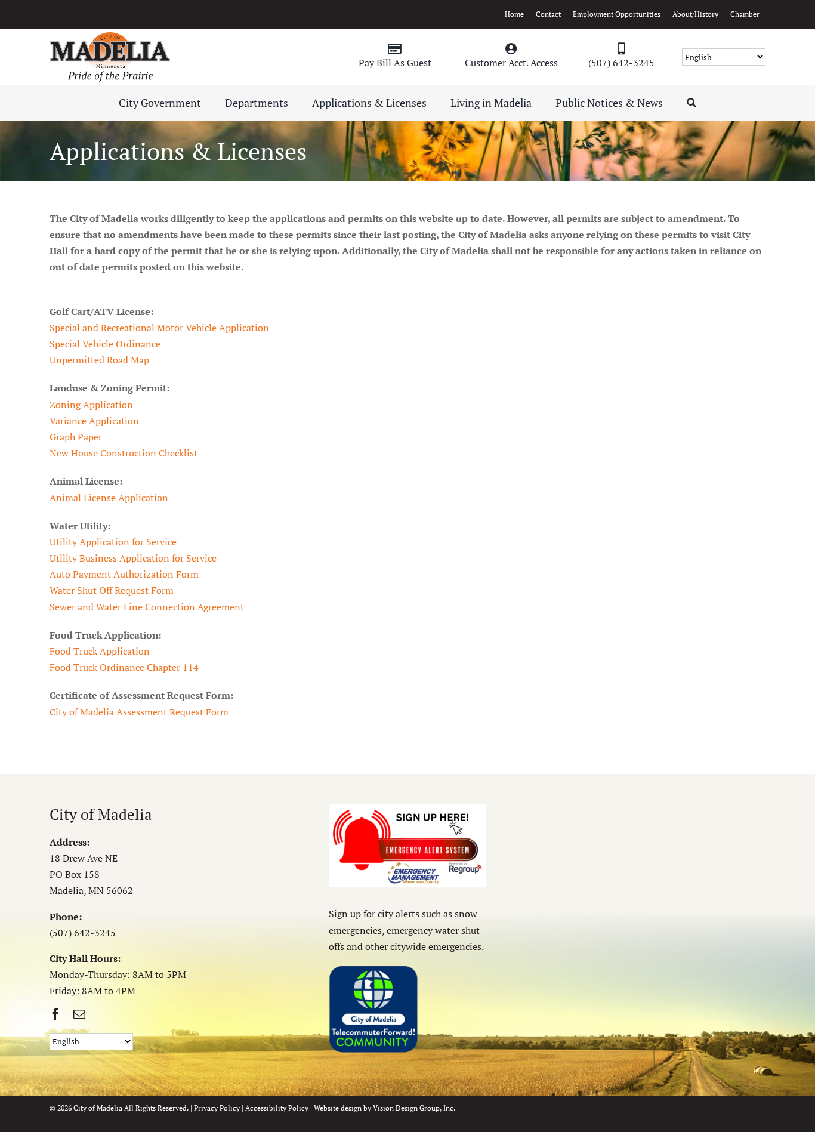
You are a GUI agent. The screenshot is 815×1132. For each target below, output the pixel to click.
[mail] (79, 1014)
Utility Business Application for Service (133, 558)
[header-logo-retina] (110, 36)
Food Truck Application (100, 651)
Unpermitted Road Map (99, 359)
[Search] (691, 103)
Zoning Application (91, 404)
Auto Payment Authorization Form (124, 574)
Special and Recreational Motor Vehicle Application (159, 327)
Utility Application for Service (113, 541)
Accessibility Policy (276, 1107)
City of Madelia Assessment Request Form (139, 711)
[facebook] (55, 1014)
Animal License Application (109, 497)
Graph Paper (76, 436)
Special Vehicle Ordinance (105, 343)
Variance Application (94, 420)
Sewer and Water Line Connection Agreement (147, 606)
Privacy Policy (217, 1107)
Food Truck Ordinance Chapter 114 (124, 667)
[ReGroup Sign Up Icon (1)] (407, 808)
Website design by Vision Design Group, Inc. (384, 1107)
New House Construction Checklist (123, 452)
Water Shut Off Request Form (112, 590)
